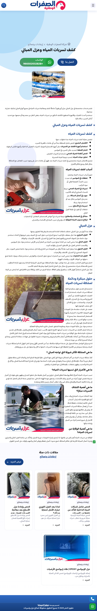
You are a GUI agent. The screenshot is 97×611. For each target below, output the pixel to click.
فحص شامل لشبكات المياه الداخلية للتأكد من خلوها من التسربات (79, 509)
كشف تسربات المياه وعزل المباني (72, 125)
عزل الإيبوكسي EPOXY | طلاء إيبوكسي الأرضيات (68, 569)
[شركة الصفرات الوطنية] (48, 5)
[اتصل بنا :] (92, 599)
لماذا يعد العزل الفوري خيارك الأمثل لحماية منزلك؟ (49, 509)
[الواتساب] (92, 606)
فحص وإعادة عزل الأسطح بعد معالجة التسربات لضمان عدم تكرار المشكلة (20, 509)
